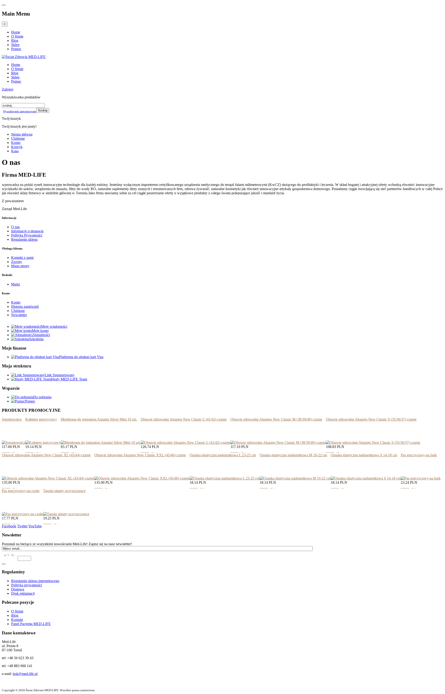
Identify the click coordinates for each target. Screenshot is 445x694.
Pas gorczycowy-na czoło (20, 491)
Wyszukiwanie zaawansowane (19, 111)
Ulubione (18, 138)
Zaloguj (7, 89)
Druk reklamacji (23, 593)
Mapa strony (20, 266)
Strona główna (21, 134)
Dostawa (17, 589)
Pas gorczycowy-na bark (419, 455)
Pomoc (16, 49)
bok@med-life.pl (25, 674)
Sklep (15, 45)
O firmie (17, 36)
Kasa (15, 151)
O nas (15, 227)
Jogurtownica (12, 419)
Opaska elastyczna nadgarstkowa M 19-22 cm (293, 455)
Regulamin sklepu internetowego (35, 581)
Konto (15, 143)
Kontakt (17, 620)
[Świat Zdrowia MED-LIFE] (24, 57)
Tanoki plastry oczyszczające (64, 491)
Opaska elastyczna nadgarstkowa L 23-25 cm (223, 455)
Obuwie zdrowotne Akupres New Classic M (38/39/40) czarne (276, 419)
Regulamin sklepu (24, 239)
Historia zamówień (25, 306)
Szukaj (42, 110)
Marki (15, 284)
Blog (14, 40)
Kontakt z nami (22, 257)
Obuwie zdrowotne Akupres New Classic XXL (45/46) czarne (140, 455)
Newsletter (19, 315)
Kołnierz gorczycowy (41, 419)
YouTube (35, 526)
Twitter (22, 526)
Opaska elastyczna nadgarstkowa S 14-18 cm (364, 455)
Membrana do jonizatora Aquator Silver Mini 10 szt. (99, 419)
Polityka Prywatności (26, 235)
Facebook (9, 526)
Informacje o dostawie (27, 231)
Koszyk (16, 147)
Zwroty (16, 262)
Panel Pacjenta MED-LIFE (31, 624)
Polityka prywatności (26, 585)
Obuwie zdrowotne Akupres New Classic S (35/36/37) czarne (371, 419)
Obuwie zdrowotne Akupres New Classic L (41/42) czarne (184, 419)
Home (15, 32)
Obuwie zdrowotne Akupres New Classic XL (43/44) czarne (46, 455)
